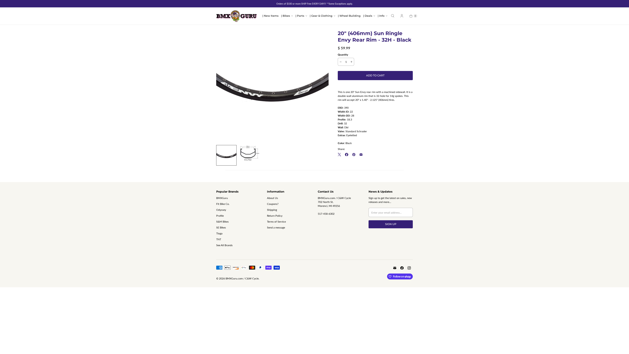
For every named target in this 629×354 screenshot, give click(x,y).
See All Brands (224, 245)
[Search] (392, 16)
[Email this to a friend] (361, 154)
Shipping (272, 209)
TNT (218, 239)
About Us (272, 197)
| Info (381, 15)
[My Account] (401, 16)
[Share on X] (340, 154)
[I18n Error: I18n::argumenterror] (249, 153)
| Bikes (285, 15)
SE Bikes (221, 227)
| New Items (270, 15)
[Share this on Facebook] (346, 154)
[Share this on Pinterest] (353, 154)
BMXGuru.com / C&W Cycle (242, 278)
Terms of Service (276, 221)
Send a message (276, 227)
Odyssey (221, 209)
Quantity (343, 54)
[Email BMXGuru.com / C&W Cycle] (394, 268)
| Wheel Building (349, 15)
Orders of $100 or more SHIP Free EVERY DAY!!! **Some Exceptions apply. (314, 3)
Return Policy (274, 215)
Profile (220, 215)
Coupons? (272, 203)
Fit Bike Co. (222, 203)
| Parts (299, 15)
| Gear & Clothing (321, 15)
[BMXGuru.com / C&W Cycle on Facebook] (402, 268)
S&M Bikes (222, 221)
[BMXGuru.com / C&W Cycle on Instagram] (409, 268)
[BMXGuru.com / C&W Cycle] (236, 16)
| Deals (367, 15)
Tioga (219, 233)
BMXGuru (222, 197)
